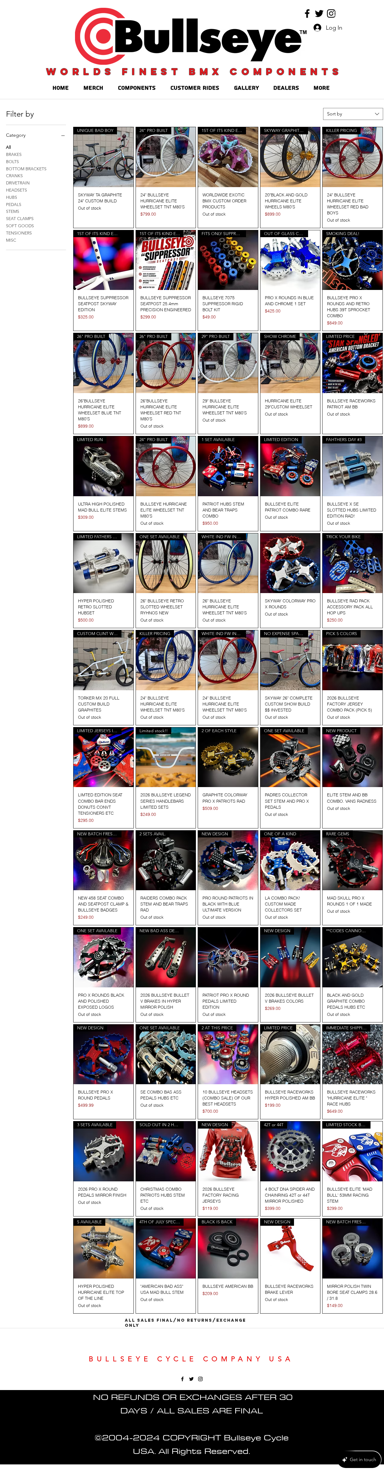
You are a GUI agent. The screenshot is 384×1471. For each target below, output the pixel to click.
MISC (11, 240)
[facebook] (307, 13)
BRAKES (14, 154)
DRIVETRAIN (18, 183)
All (8, 147)
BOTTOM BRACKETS (26, 169)
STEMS (12, 211)
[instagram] (331, 13)
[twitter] (319, 13)
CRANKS (14, 175)
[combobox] (353, 114)
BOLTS (12, 161)
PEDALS (13, 204)
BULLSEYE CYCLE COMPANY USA (191, 1359)
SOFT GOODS (20, 225)
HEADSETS (16, 190)
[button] (335, 13)
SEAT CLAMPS (20, 218)
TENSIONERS (19, 233)
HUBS (11, 197)
